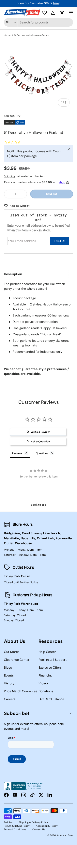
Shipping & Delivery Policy (33, 822)
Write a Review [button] (40, 432)
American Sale (64, 835)
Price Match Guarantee (20, 691)
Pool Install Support (52, 660)
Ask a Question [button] (40, 441)
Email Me (60, 241)
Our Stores (11, 652)
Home (7, 35)
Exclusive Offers (50, 667)
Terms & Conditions (15, 829)
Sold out (51, 194)
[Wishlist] (44, 12)
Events (9, 675)
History (9, 683)
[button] (62, 12)
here (56, 3)
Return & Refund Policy (17, 825)
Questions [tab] (42, 453)
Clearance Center (16, 660)
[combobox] (38, 22)
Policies (8, 822)
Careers (9, 699)
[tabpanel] (38, 329)
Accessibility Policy (47, 825)
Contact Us (38, 829)
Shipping (9, 176)
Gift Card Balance (51, 699)
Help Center (47, 652)
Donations (45, 691)
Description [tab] (13, 274)
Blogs (8, 667)
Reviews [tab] (17, 453)
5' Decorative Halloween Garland (32, 35)
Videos (43, 683)
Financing (45, 675)
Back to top (38, 504)
